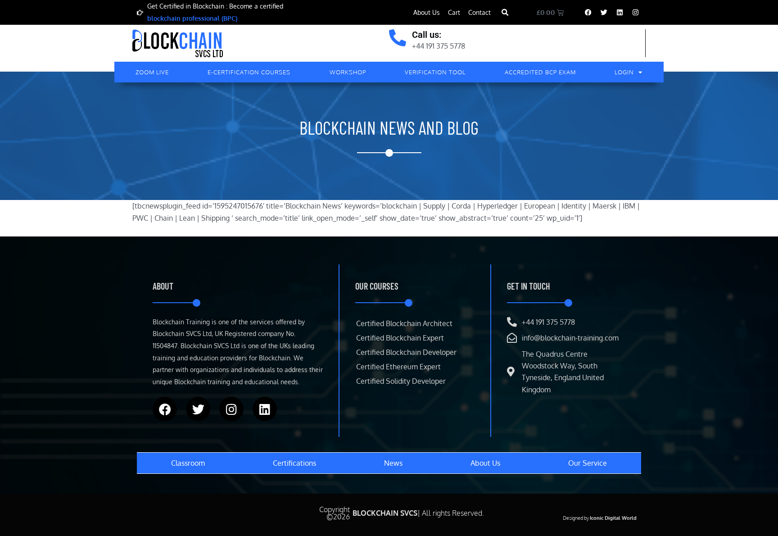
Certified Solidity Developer (401, 381)
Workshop (348, 72)
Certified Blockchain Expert (400, 337)
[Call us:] (397, 37)
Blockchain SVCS (385, 513)
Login (624, 72)
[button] (505, 13)
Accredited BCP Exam (540, 72)
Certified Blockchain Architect (404, 323)
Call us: (426, 34)
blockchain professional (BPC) (192, 18)
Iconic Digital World (613, 518)
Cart (454, 12)
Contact (479, 12)
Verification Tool (435, 72)
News (393, 463)
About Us (426, 12)
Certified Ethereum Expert (398, 366)
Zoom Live (152, 72)
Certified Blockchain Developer (406, 352)
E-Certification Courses (249, 72)
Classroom (188, 463)
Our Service (587, 463)
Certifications (294, 463)
